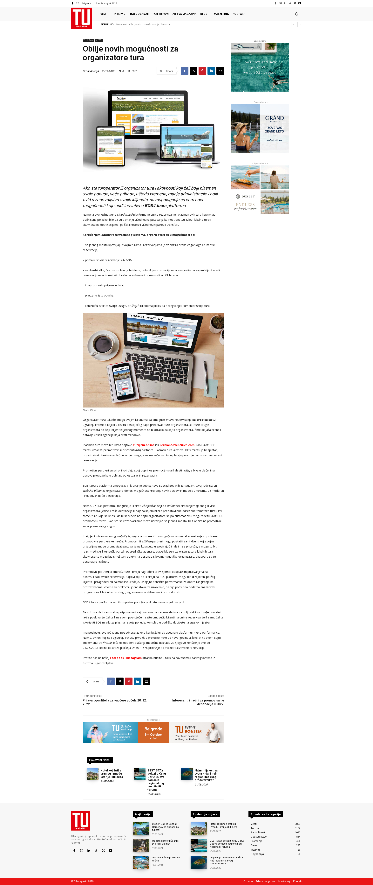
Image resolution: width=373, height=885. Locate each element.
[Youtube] (299, 3)
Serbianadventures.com (176, 445)
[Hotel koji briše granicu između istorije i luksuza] (92, 774)
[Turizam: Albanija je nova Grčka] (141, 862)
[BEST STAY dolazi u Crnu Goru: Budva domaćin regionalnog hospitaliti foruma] (140, 774)
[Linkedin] (285, 3)
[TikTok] (290, 3)
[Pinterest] (202, 71)
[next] (299, 24)
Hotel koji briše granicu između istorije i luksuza (143, 24)
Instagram (134, 658)
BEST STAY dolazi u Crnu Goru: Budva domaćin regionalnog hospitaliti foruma (156, 780)
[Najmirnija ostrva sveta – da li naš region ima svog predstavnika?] (187, 774)
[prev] (293, 24)
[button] (296, 14)
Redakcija (93, 71)
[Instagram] (280, 3)
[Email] (220, 71)
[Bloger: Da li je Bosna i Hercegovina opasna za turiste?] (141, 828)
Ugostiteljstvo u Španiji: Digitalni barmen (165, 842)
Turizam (89, 40)
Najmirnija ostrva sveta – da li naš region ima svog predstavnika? (206, 775)
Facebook (117, 658)
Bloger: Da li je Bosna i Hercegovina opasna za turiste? (165, 826)
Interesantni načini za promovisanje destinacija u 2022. (198, 702)
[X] (295, 3)
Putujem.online (143, 445)
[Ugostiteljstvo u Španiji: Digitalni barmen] (141, 845)
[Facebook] (275, 3)
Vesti (99, 40)
